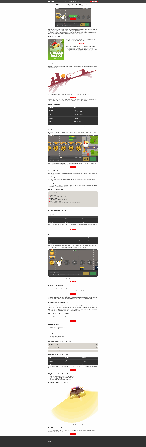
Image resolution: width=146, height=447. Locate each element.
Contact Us (49, 442)
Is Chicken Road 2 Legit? (54, 344)
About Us (49, 441)
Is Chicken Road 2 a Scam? (54, 350)
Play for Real (92, 1)
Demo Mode (95, 1)
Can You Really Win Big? (54, 347)
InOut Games (57, 430)
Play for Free (73, 18)
